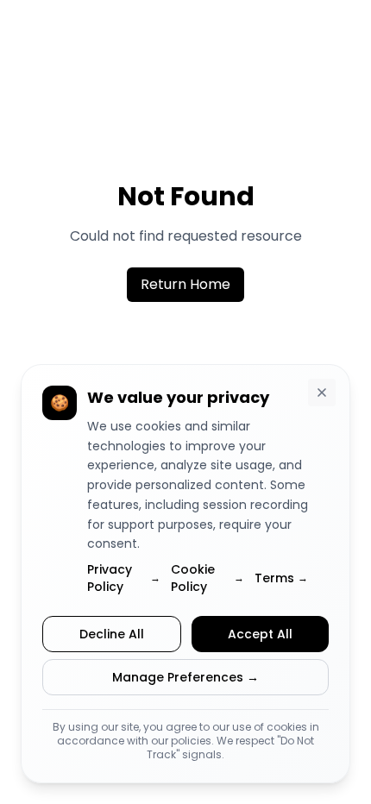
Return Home (185, 284)
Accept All (260, 634)
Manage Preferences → (185, 677)
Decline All (111, 634)
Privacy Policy (123, 578)
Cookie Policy (207, 578)
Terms (281, 578)
